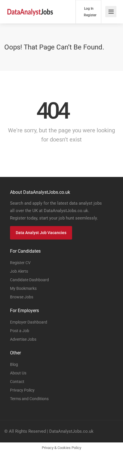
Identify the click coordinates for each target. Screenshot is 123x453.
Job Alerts (19, 271)
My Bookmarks (23, 288)
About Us (18, 373)
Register (89, 15)
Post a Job (19, 330)
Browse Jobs (21, 297)
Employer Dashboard (28, 322)
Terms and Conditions (29, 398)
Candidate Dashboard (29, 280)
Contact (17, 381)
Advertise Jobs (23, 339)
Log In (88, 9)
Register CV (20, 262)
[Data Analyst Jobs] (30, 8)
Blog (14, 364)
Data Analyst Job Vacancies (41, 232)
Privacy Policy (22, 390)
